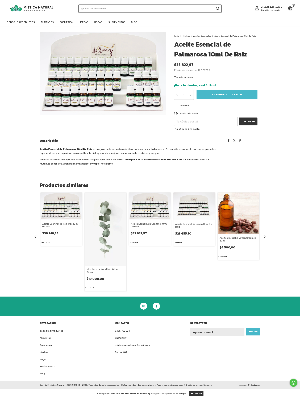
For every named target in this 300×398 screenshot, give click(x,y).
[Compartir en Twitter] (234, 140)
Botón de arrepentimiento (199, 385)
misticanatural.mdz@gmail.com (132, 345)
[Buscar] (217, 8)
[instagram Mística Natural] (143, 306)
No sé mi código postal (187, 129)
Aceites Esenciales (202, 36)
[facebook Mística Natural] (156, 306)
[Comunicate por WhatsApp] (293, 383)
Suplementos (116, 22)
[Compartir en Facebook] (229, 140)
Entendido (196, 393)
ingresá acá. (177, 385)
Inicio (176, 36)
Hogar (98, 22)
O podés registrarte (270, 10)
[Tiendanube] (249, 385)
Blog (134, 22)
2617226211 (121, 338)
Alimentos (47, 22)
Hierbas (83, 22)
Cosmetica (66, 22)
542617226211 (122, 331)
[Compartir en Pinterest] (240, 140)
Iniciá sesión (275, 7)
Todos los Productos (21, 22)
